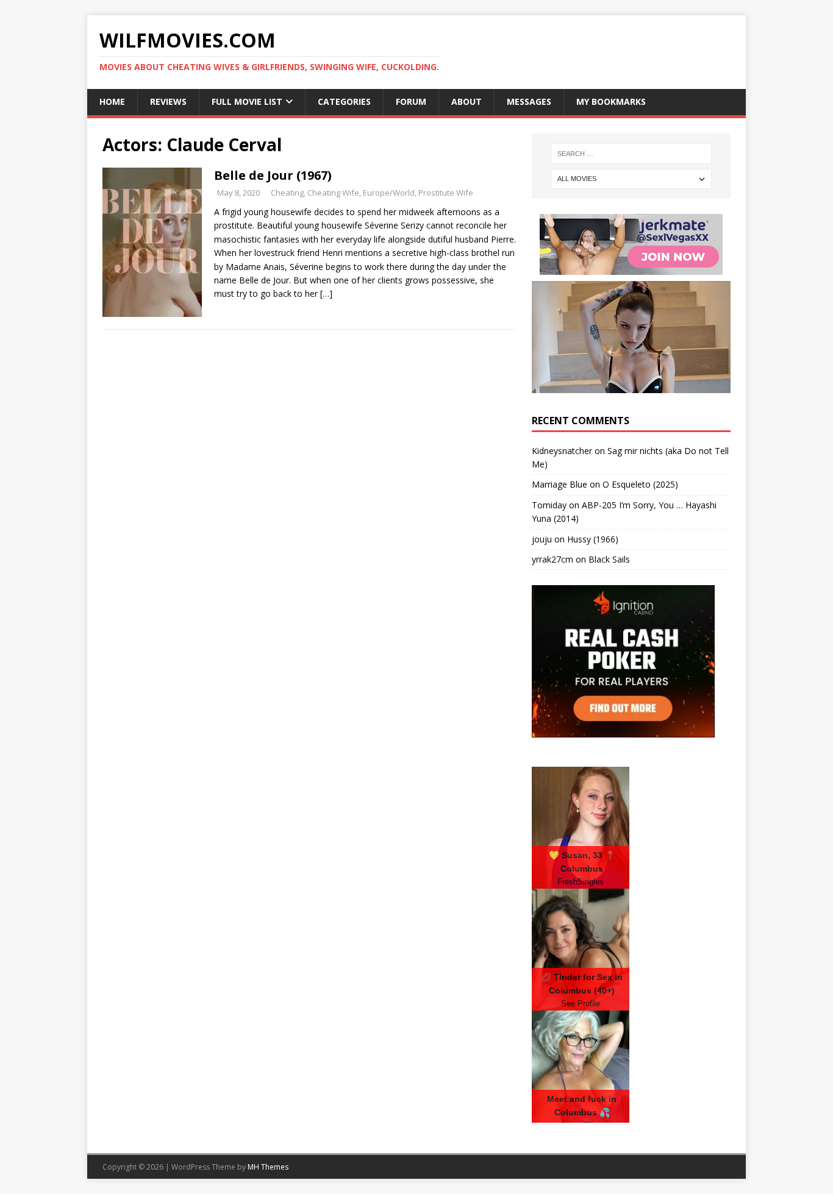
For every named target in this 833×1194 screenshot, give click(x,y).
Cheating (287, 192)
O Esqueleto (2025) (640, 484)
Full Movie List (247, 101)
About (466, 101)
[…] (326, 293)
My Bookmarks (611, 101)
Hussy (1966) (592, 539)
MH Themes (268, 1167)
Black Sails (609, 559)
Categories (344, 101)
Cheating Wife (333, 192)
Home (112, 101)
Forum (411, 101)
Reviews (168, 101)
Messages (529, 101)
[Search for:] (631, 153)
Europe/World (389, 192)
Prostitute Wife (445, 192)
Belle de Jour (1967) (273, 175)
